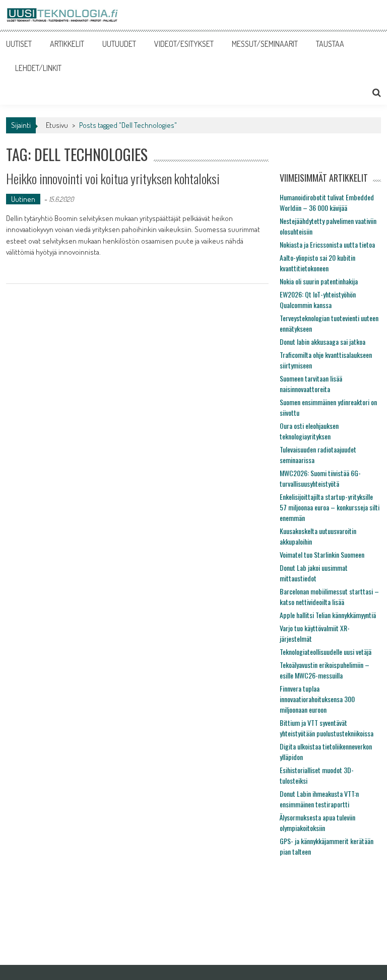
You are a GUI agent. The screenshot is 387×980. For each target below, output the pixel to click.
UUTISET (19, 44)
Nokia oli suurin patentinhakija (319, 281)
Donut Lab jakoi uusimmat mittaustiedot (314, 572)
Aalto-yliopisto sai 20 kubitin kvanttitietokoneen (317, 262)
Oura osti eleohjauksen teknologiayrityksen (309, 430)
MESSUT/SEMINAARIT (265, 44)
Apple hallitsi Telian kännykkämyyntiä (328, 615)
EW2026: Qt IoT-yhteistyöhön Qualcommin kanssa (318, 299)
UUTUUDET (119, 44)
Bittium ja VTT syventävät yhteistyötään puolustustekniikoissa (326, 727)
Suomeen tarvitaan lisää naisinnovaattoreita (311, 383)
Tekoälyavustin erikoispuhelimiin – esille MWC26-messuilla (324, 670)
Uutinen (23, 199)
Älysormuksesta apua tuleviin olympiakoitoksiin (317, 822)
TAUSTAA (330, 44)
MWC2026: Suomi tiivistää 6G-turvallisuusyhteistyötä (320, 478)
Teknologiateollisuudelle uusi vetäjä (325, 651)
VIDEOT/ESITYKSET (184, 44)
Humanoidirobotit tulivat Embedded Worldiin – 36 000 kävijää (327, 202)
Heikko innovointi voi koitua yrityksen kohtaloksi (113, 178)
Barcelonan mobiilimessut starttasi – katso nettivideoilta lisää (329, 596)
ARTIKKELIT (67, 44)
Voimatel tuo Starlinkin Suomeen (322, 554)
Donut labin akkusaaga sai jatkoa (322, 341)
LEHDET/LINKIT (38, 68)
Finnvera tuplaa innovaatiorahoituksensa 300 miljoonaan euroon (317, 699)
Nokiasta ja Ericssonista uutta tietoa (327, 244)
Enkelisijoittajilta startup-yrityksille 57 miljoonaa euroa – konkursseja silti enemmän (329, 507)
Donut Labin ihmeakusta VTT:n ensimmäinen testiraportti (319, 798)
